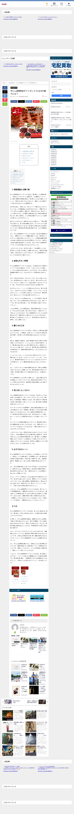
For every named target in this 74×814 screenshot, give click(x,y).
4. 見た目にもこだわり (28, 158)
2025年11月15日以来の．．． (58, 103)
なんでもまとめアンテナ (57, 184)
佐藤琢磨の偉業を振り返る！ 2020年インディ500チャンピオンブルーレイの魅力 (61, 119)
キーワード (54, 81)
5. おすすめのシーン (27, 160)
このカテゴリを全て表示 (61, 226)
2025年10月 (54, 153)
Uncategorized (14, 87)
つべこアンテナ (55, 183)
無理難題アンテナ (55, 188)
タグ (53, 92)
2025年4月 (53, 164)
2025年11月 (54, 151)
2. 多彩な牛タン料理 (27, 153)
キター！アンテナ (55, 181)
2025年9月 (53, 155)
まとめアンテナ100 (56, 186)
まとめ (23, 162)
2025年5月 (53, 162)
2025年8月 (53, 157)
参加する (70, 228)
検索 (61, 95)
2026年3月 (53, 149)
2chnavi (53, 173)
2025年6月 (53, 161)
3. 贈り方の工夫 (26, 155)
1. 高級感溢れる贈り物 (28, 151)
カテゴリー (54, 86)
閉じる (18, 170)
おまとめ (53, 179)
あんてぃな (54, 177)
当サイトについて (55, 142)
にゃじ (46, 96)
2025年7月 (53, 159)
